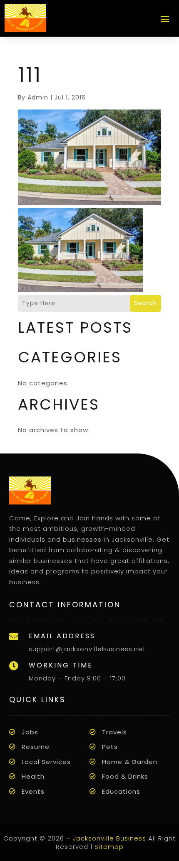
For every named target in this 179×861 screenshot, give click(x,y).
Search (145, 303)
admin (37, 97)
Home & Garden (129, 761)
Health (33, 776)
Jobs (30, 732)
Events (33, 791)
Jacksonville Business (109, 838)
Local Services (46, 761)
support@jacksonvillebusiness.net (87, 648)
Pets (110, 746)
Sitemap (109, 846)
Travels (114, 732)
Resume (36, 746)
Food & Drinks (125, 776)
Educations (121, 791)
